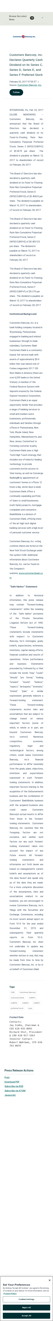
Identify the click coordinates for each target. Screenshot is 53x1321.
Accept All (26, 1316)
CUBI (13, 992)
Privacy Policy (10, 1294)
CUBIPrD (14, 1003)
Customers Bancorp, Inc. (30, 85)
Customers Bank (17, 998)
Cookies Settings (26, 1299)
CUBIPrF (36, 1003)
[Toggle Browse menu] (42, 17)
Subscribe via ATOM (15, 1090)
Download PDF (12, 1082)
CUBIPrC (32, 998)
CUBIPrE (25, 1003)
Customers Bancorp (28, 992)
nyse (30, 1008)
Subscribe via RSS (14, 1086)
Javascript (10, 1095)
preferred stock (17, 1008)
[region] (26, 1298)
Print (7, 1077)
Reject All (26, 1307)
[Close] (49, 1280)
